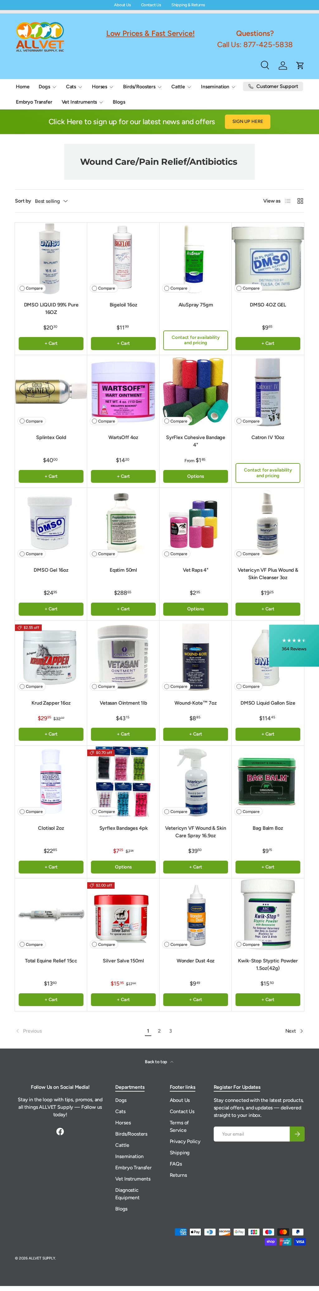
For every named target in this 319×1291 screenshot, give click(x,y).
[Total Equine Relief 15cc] (51, 914)
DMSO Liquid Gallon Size (267, 703)
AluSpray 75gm (196, 305)
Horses (123, 1123)
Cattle (122, 1145)
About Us (122, 4)
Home (22, 87)
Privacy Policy (185, 1141)
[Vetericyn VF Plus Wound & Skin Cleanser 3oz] (268, 524)
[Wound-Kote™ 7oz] (196, 657)
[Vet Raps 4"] (196, 524)
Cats (120, 1111)
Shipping (180, 1153)
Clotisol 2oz (51, 828)
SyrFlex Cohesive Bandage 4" (195, 441)
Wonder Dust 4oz (196, 961)
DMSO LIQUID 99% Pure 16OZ (51, 308)
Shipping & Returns (188, 4)
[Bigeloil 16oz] (123, 259)
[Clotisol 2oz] (51, 782)
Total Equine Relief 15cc (51, 961)
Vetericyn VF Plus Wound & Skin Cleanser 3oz (268, 573)
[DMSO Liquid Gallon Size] (268, 657)
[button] (294, 645)
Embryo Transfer (34, 102)
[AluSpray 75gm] (196, 259)
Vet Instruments (132, 1179)
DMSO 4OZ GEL (268, 305)
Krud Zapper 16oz (50, 703)
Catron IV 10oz (267, 437)
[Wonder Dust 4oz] (196, 914)
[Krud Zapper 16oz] (51, 657)
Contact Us (151, 4)
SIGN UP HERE (247, 121)
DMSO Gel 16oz (51, 570)
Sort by (23, 201)
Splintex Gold (51, 437)
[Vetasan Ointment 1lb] (123, 657)
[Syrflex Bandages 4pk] (123, 782)
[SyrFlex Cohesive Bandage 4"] (196, 391)
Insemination (129, 1156)
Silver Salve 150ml (123, 961)
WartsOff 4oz (123, 437)
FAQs (176, 1164)
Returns (178, 1175)
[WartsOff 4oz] (123, 391)
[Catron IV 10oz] (268, 391)
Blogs (119, 102)
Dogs (120, 1100)
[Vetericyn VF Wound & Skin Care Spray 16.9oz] (196, 782)
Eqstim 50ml (123, 570)
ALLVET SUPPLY (42, 1258)
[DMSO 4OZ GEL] (268, 259)
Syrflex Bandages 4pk (123, 828)
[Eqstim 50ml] (123, 524)
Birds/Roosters (131, 1134)
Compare (34, 288)
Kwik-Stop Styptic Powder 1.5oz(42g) (268, 964)
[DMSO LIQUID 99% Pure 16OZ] (51, 259)
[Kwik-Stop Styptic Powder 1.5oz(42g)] (268, 914)
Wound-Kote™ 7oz (195, 703)
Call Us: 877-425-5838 (255, 44)
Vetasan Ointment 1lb (123, 703)
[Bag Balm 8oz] (268, 782)
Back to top (156, 1061)
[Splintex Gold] (51, 391)
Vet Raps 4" (195, 570)
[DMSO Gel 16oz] (51, 524)
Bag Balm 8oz (268, 828)
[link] (79, 1031)
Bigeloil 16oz (123, 305)
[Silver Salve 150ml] (123, 914)
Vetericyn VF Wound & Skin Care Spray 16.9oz (195, 832)
